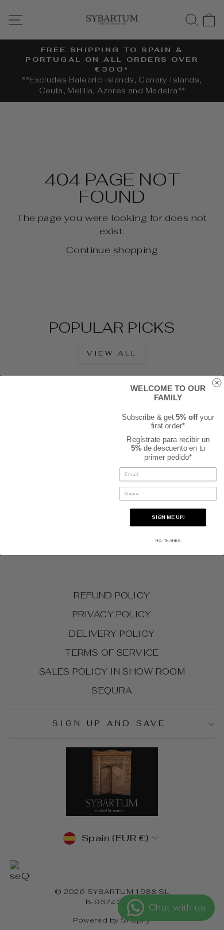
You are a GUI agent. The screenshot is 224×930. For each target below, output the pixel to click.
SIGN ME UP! (168, 517)
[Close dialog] (217, 382)
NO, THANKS (168, 540)
